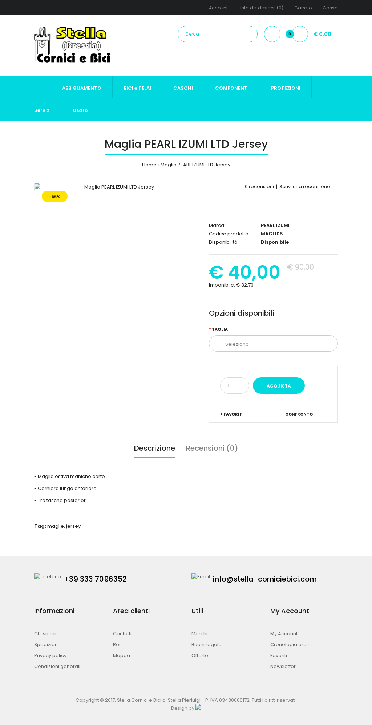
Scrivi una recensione (304, 186)
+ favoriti (232, 414)
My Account (284, 633)
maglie (55, 526)
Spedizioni (46, 644)
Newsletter (283, 666)
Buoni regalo (206, 644)
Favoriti (278, 655)
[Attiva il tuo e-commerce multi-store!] (198, 708)
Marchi (199, 633)
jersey (73, 526)
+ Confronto (297, 414)
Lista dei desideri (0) (261, 8)
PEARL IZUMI (275, 225)
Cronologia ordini (291, 644)
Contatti (122, 633)
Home (149, 164)
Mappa (121, 655)
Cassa (330, 8)
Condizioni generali (57, 666)
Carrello (303, 8)
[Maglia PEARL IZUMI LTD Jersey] (116, 187)
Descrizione (154, 448)
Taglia (220, 329)
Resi (118, 644)
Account (218, 8)
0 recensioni (259, 186)
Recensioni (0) (212, 448)
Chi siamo (46, 633)
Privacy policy (50, 655)
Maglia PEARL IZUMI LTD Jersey (195, 164)
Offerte (199, 655)
